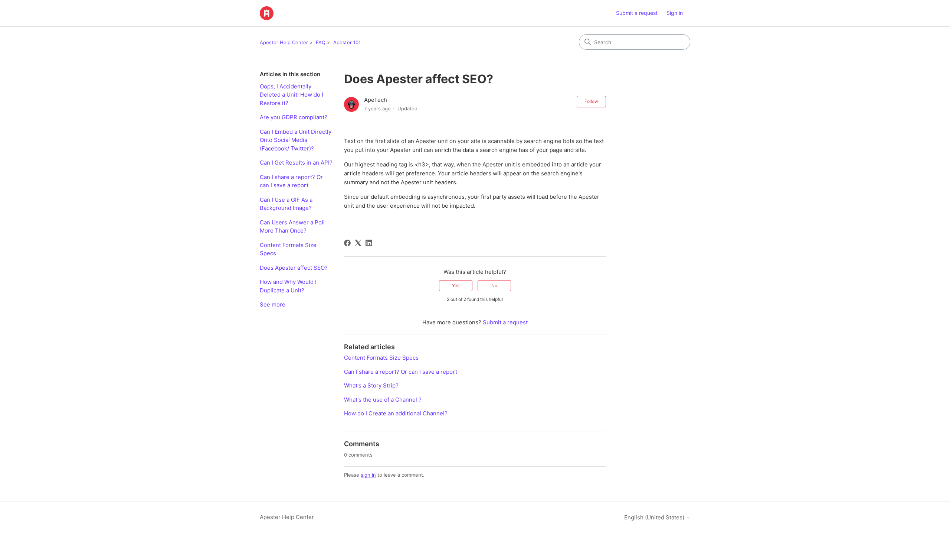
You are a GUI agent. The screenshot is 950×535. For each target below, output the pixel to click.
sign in (368, 475)
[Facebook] (347, 243)
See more (272, 304)
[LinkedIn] (369, 243)
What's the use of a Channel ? (383, 399)
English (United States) (655, 517)
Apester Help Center (284, 42)
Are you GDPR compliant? (293, 117)
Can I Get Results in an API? (296, 162)
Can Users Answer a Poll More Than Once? (292, 226)
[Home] (266, 13)
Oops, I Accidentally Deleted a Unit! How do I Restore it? (291, 95)
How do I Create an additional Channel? (396, 413)
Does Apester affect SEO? (294, 267)
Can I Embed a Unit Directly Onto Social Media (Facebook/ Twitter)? (295, 140)
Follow (591, 101)
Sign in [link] (674, 13)
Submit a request (637, 13)
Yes (455, 285)
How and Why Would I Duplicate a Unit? (288, 286)
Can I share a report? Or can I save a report (291, 181)
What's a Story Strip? (371, 385)
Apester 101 (347, 42)
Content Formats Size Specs (288, 249)
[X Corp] (358, 243)
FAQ (320, 42)
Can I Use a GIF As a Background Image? (286, 204)
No (494, 285)
